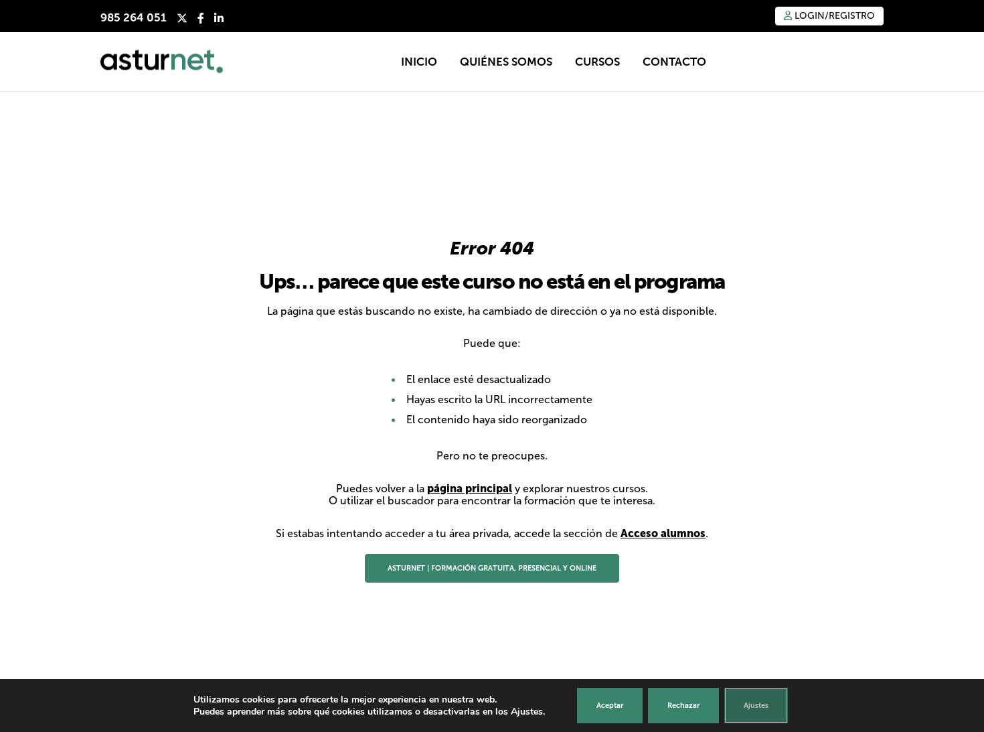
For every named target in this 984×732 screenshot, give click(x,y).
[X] (182, 18)
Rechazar (683, 705)
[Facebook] (200, 18)
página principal (469, 488)
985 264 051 (133, 17)
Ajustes (756, 705)
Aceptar (609, 705)
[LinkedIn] (219, 18)
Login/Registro (833, 16)
